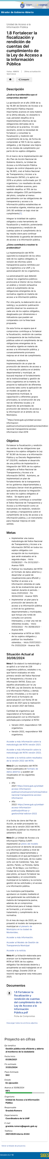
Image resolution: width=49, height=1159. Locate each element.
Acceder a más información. (20, 937)
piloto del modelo (29, 843)
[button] (10, 80)
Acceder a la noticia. (16, 950)
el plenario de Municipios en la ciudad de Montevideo (19, 929)
